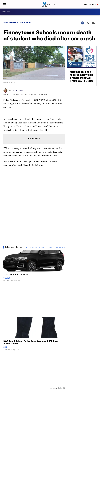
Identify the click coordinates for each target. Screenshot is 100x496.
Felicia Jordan (17, 91)
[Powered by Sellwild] (61, 388)
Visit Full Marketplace (57, 247)
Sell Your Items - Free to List (33, 248)
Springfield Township (17, 22)
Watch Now (90, 4)
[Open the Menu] (4, 4)
